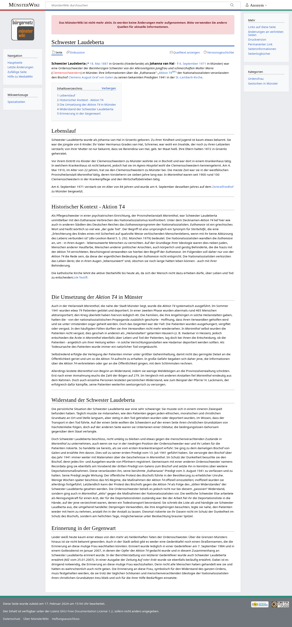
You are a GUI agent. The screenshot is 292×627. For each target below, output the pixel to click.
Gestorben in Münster (263, 83)
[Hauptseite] (22, 29)
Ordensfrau (256, 79)
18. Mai (95, 63)
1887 (104, 63)
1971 (202, 63)
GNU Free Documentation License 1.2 (86, 611)
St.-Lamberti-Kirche (189, 77)
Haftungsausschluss (65, 619)
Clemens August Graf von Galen (91, 77)
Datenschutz (11, 619)
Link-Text (79, 277)
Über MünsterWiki (36, 619)
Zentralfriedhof (222, 187)
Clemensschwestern (66, 73)
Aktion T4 (167, 73)
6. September (188, 63)
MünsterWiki (24, 5)
